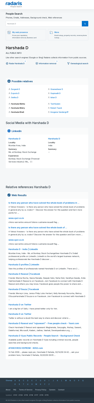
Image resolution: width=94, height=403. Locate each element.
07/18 (31, 395)
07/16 (41, 395)
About (8, 390)
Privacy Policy (40, 390)
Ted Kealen (55, 104)
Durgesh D (15, 89)
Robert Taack (56, 108)
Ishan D (53, 97)
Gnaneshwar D (56, 89)
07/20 (21, 395)
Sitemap (9, 380)
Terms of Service (25, 390)
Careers (52, 390)
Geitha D (14, 97)
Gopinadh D (55, 93)
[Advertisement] (47, 73)
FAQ (14, 390)
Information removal (47, 63)
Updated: (9, 395)
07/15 (46, 395)
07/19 (26, 395)
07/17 (36, 395)
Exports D (15, 93)
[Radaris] (14, 3)
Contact (61, 390)
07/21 (15, 395)
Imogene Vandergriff (59, 112)
